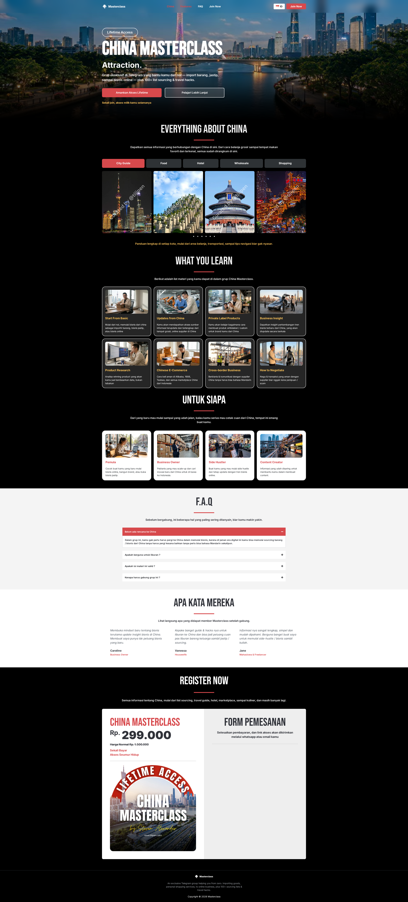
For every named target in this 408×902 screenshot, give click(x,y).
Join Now (215, 6)
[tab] (123, 163)
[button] (193, 236)
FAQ (200, 6)
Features (186, 6)
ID (281, 6)
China (170, 6)
